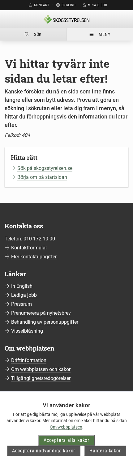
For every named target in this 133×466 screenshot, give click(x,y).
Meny (104, 34)
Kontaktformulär (29, 248)
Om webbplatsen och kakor (41, 369)
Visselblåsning (27, 331)
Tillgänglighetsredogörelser (41, 378)
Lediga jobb (24, 295)
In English (21, 286)
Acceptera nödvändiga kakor (43, 451)
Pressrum (21, 304)
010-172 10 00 (39, 239)
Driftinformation (28, 360)
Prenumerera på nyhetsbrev (41, 313)
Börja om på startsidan (42, 177)
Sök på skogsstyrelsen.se (44, 168)
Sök (38, 34)
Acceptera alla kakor (66, 440)
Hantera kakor (105, 451)
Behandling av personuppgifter (44, 322)
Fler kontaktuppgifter (34, 257)
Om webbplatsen (66, 427)
